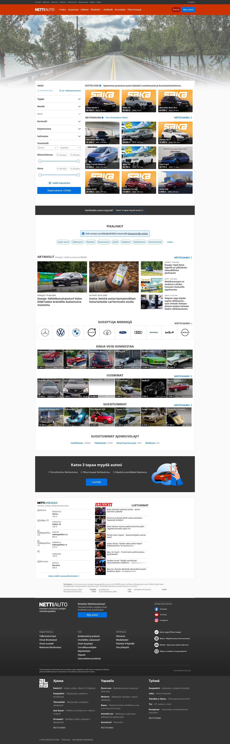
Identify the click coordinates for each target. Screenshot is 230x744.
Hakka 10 (64, 524)
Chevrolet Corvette (179, 416)
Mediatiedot (122, 640)
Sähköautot (77, 242)
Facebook (163, 609)
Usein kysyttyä (85, 643)
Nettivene (54, 2)
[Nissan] (184, 332)
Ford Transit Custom (102, 157)
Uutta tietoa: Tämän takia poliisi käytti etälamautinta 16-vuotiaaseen (121, 545)
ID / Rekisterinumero (71, 91)
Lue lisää (96, 482)
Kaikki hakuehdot (61, 183)
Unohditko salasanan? (89, 640)
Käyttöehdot (84, 651)
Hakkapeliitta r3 (64, 544)
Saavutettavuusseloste (89, 658)
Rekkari (92, 2)
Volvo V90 (139, 133)
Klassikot (91, 242)
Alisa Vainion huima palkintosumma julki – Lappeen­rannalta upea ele (121, 528)
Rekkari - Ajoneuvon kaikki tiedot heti (174, 645)
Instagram (164, 620)
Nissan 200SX (154, 359)
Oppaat (81, 654)
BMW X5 (139, 101)
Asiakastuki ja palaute (89, 636)
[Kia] (169, 332)
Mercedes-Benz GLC (175, 101)
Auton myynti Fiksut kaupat (170, 632)
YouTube (163, 614)
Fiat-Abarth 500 (102, 416)
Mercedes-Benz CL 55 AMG (102, 359)
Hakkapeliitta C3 (64, 534)
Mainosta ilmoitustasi (50, 647)
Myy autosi (188, 9)
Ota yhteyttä (122, 647)
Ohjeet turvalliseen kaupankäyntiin (173, 651)
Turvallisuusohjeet (87, 647)
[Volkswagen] (60, 332)
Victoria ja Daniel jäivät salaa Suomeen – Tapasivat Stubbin (121, 520)
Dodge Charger (153, 416)
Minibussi (152, 443)
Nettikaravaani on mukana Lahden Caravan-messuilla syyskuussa (165, 285)
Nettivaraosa (72, 2)
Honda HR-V (175, 133)
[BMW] (76, 332)
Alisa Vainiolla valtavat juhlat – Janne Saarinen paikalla (121, 511)
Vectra (64, 514)
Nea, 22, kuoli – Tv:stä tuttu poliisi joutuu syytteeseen (121, 554)
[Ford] (122, 332)
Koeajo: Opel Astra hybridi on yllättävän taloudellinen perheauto (165, 268)
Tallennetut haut (47, 636)
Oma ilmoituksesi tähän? (117, 118)
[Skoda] (153, 332)
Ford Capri (175, 157)
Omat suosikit (46, 643)
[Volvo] (91, 332)
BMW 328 (128, 359)
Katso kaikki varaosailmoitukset (63, 576)
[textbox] (57, 106)
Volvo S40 (175, 182)
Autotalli (38, 2)
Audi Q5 (154, 388)
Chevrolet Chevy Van (51, 416)
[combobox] (59, 106)
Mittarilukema (45, 155)
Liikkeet (85, 9)
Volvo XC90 (102, 182)
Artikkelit (108, 9)
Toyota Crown (127, 416)
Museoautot (103, 242)
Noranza (64, 565)
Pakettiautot (139, 242)
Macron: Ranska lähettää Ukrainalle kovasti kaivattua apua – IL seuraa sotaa (121, 571)
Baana (99, 2)
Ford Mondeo (180, 388)
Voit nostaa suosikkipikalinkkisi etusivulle (116, 233)
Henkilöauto (81, 443)
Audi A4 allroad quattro (50, 388)
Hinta (40, 168)
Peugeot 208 (102, 388)
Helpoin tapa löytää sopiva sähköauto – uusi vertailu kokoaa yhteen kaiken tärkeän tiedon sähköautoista (165, 302)
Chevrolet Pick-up (180, 359)
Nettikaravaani (83, 2)
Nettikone (62, 2)
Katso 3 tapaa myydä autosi (128, 210)
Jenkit (115, 242)
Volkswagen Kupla (50, 359)
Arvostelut (120, 9)
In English (191, 2)
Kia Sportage (128, 388)
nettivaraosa (47, 503)
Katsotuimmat (155, 242)
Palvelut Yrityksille (125, 643)
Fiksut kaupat (134, 9)
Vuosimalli (43, 143)
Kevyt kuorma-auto (129, 443)
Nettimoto (46, 2)
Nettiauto (44, 9)
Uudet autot (63, 242)
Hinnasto (120, 636)
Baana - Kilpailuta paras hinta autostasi (175, 638)
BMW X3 (139, 157)
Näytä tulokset (59, 190)
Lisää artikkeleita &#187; (62, 284)
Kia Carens (76, 388)
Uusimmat (73, 9)
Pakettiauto (104, 443)
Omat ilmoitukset (48, 640)
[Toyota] (107, 332)
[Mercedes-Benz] (45, 332)
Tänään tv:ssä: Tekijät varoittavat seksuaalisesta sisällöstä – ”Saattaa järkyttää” (121, 562)
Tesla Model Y (102, 101)
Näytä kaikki (182, 118)
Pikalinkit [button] (95, 9)
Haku (63, 9)
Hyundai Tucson (139, 182)
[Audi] (138, 332)
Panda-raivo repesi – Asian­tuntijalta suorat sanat (121, 537)
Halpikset (126, 242)
